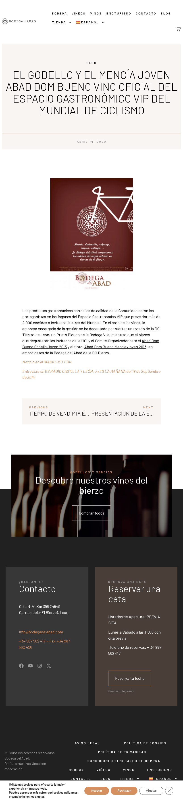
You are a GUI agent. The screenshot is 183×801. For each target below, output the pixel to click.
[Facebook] (21, 665)
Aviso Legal (87, 743)
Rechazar (124, 791)
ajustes (39, 797)
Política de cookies (145, 743)
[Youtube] (30, 665)
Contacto (146, 13)
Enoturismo (118, 13)
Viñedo (79, 13)
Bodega (59, 13)
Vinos (96, 13)
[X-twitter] (48, 665)
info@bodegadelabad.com (41, 631)
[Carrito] (175, 29)
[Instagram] (39, 665)
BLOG (166, 13)
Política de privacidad (122, 752)
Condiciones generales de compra (123, 761)
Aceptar (96, 791)
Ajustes (151, 791)
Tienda (59, 22)
